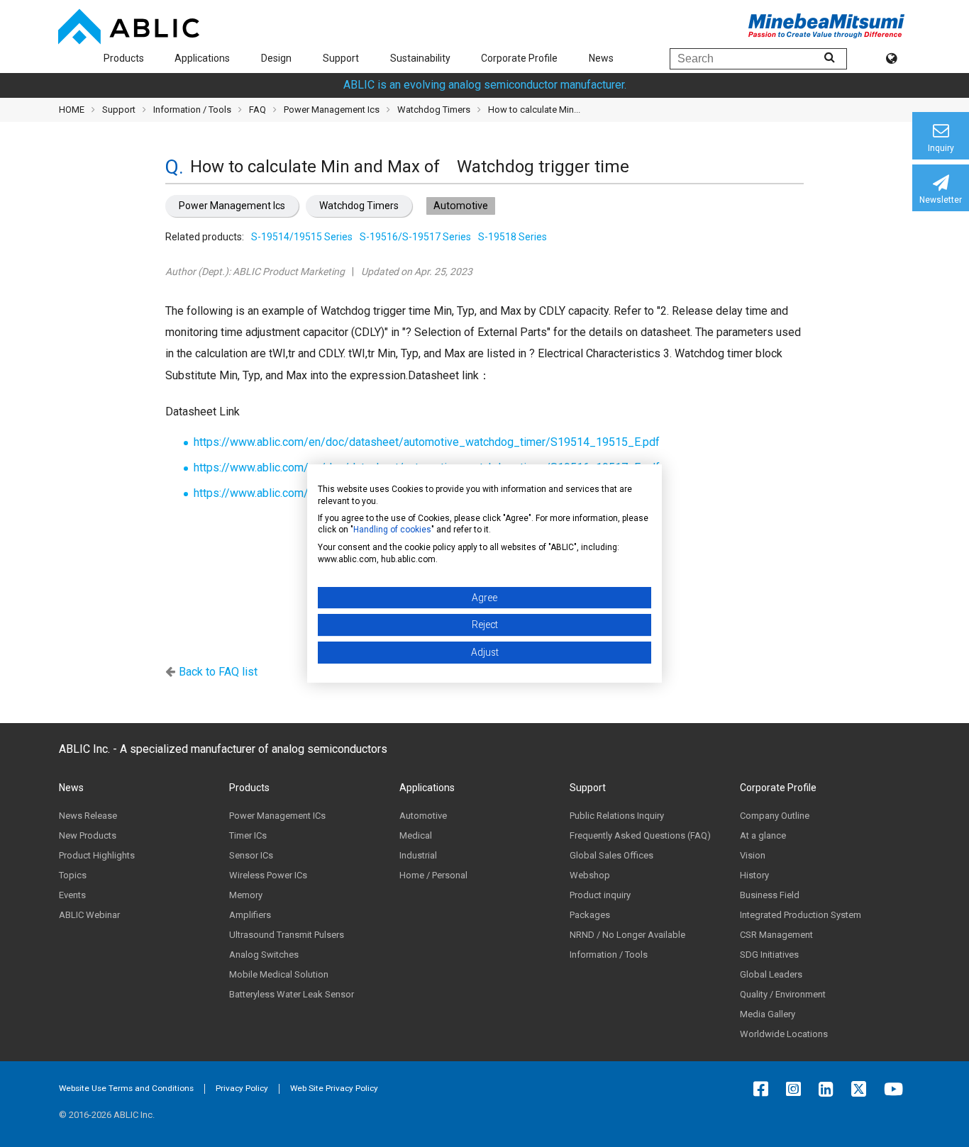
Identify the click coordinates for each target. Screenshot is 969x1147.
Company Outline (774, 815)
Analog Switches (264, 954)
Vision (752, 855)
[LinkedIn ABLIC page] (830, 1088)
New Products (87, 835)
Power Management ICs (277, 815)
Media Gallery (767, 1014)
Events (72, 895)
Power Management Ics (232, 205)
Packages (590, 915)
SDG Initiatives (769, 954)
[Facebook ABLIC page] (764, 1088)
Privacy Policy (242, 1088)
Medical (415, 835)
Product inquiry (600, 895)
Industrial (418, 855)
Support (341, 58)
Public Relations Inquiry (617, 815)
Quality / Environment (783, 994)
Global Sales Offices (611, 855)
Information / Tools (192, 109)
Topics (73, 875)
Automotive (423, 815)
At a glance (763, 835)
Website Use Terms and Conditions (126, 1088)
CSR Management (776, 934)
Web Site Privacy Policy (334, 1088)
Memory (245, 895)
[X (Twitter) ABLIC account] (862, 1088)
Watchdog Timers (359, 205)
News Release (88, 815)
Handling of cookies (392, 530)
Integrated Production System (800, 915)
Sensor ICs (251, 855)
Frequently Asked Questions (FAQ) (640, 835)
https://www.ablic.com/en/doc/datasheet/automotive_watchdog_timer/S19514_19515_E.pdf (427, 442)
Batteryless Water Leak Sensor (291, 994)
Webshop (590, 875)
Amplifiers (250, 915)
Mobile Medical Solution (278, 974)
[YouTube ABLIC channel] (897, 1088)
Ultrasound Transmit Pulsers (286, 934)
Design (276, 58)
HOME (71, 109)
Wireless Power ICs (268, 875)
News (601, 58)
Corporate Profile (519, 58)
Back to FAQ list (218, 671)
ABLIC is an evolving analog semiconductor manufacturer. (484, 84)
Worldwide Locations (784, 1034)
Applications (202, 58)
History (754, 875)
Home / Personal (433, 875)
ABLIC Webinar (89, 915)
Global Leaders (771, 974)
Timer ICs (248, 835)
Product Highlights (97, 855)
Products (124, 58)
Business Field (769, 895)
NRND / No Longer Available (627, 934)
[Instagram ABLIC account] (797, 1088)
